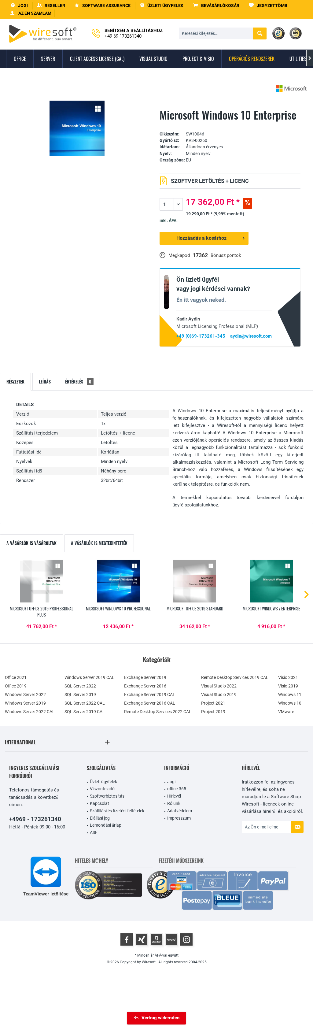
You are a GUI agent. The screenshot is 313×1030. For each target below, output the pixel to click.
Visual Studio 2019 (219, 694)
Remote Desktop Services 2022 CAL (157, 711)
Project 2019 (213, 711)
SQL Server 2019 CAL (84, 711)
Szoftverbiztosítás (107, 796)
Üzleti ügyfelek (103, 781)
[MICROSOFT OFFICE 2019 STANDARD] (195, 581)
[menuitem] (216, 5)
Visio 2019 (288, 686)
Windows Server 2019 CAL (89, 677)
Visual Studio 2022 (219, 686)
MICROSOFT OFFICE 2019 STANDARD (195, 609)
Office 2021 (16, 677)
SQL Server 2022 (80, 686)
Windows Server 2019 (25, 703)
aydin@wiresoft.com (251, 336)
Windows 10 (289, 703)
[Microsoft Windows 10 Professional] (118, 581)
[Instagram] (186, 939)
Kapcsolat (99, 803)
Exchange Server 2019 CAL (149, 694)
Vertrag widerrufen (160, 1018)
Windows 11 (289, 694)
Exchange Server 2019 (145, 677)
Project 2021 (213, 703)
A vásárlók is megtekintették (99, 543)
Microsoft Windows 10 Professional (118, 609)
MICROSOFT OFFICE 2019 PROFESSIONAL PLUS (41, 612)
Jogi (171, 781)
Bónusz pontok (226, 255)
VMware (286, 711)
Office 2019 (16, 686)
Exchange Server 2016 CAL (149, 703)
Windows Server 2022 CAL (30, 711)
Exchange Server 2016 (145, 686)
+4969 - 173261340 (35, 819)
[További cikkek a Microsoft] (291, 88)
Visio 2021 (288, 677)
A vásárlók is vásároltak (31, 543)
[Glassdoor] (156, 939)
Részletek (15, 381)
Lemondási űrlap (105, 825)
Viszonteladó (102, 788)
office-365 (176, 788)
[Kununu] (171, 939)
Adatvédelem (179, 810)
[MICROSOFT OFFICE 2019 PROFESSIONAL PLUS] (41, 581)
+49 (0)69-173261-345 (200, 336)
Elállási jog (100, 818)
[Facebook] (126, 939)
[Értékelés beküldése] (230, 124)
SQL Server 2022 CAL (84, 703)
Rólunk (173, 803)
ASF (94, 832)
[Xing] (141, 939)
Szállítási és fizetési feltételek (117, 810)
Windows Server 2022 (25, 694)
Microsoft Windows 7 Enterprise (271, 609)
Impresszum (179, 818)
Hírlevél (174, 796)
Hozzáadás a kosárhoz (201, 238)
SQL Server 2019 (80, 694)
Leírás (45, 381)
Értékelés (78, 381)
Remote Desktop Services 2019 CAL (234, 677)
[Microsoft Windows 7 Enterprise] (271, 581)
